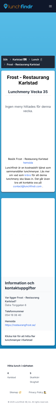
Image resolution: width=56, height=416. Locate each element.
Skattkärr (34, 377)
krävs (28, 175)
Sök (5, 59)
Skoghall (34, 382)
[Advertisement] (28, 33)
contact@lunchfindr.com (27, 186)
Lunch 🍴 (37, 59)
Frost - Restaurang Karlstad (23, 64)
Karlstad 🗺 (20, 59)
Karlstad (11, 377)
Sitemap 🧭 (15, 392)
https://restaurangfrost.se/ (20, 325)
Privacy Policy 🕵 (37, 392)
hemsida (28, 162)
